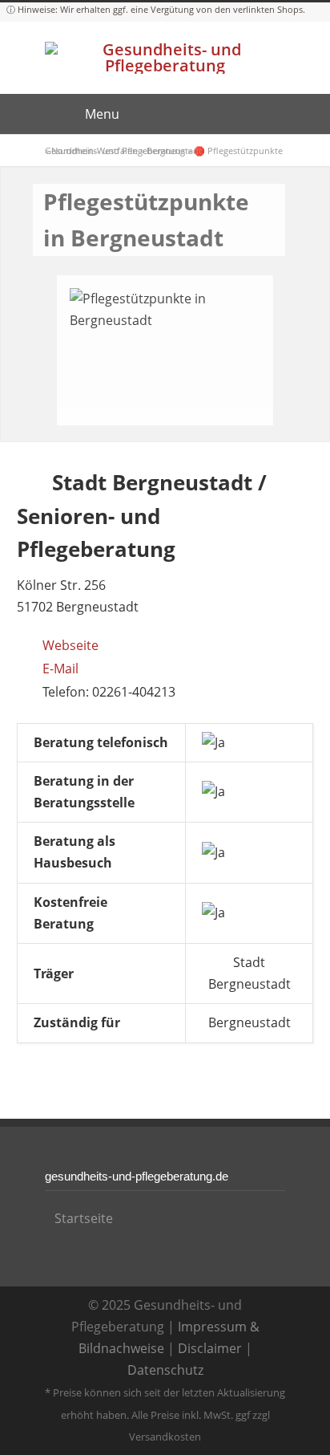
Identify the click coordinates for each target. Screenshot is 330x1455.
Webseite (70, 645)
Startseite (83, 1218)
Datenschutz (165, 1370)
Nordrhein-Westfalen (94, 150)
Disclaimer (210, 1348)
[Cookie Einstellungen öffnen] (29, 1434)
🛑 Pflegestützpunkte (238, 150)
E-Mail (60, 668)
